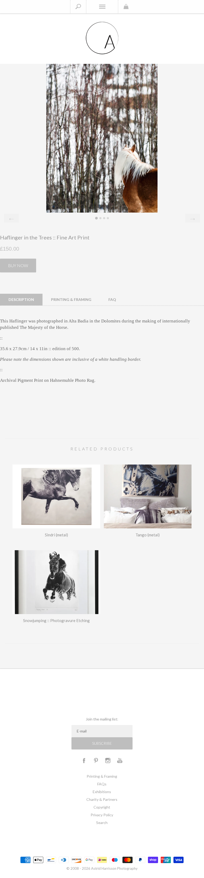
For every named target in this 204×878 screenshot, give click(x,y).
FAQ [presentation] (112, 299)
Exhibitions (102, 791)
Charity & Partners (101, 799)
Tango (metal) (147, 534)
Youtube (119, 760)
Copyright (102, 807)
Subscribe (102, 743)
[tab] (21, 299)
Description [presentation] (21, 299)
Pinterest (95, 760)
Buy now (18, 265)
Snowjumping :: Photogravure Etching (56, 620)
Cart (126, 6)
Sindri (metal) (56, 534)
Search (102, 822)
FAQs (102, 784)
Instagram (107, 760)
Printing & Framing (102, 776)
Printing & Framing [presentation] (71, 299)
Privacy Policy (102, 815)
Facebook (83, 760)
